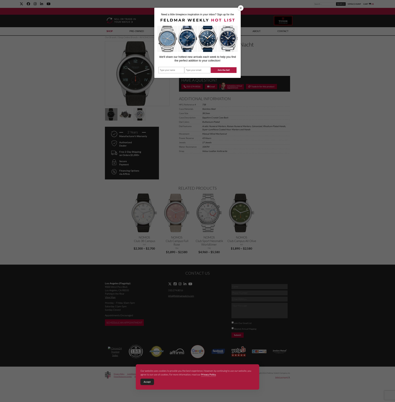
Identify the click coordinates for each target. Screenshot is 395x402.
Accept (147, 381)
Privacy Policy (208, 374)
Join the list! (224, 70)
